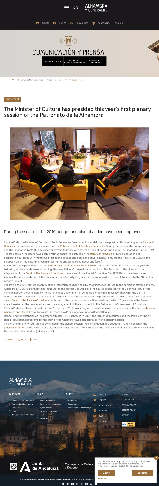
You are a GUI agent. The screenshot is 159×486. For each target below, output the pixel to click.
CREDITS (125, 415)
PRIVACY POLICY (129, 405)
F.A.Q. (42, 415)
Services (44, 418)
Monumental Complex (102, 253)
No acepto (142, 473)
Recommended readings (95, 61)
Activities (72, 400)
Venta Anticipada (47, 400)
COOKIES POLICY (129, 410)
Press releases (53, 61)
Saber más (102, 478)
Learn (14, 411)
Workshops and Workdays (79, 408)
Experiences (73, 404)
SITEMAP (125, 395)
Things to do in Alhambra (23, 415)
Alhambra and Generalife (23, 400)
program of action (14, 327)
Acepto (106, 473)
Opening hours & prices (50, 404)
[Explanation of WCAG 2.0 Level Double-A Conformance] (136, 424)
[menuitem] (118, 23)
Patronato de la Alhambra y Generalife (82, 246)
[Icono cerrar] (156, 458)
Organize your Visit (48, 411)
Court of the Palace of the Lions (44, 273)
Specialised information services (74, 61)
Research (16, 408)
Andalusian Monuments (22, 404)
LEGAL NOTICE (128, 400)
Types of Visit (46, 408)
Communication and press (30, 80)
